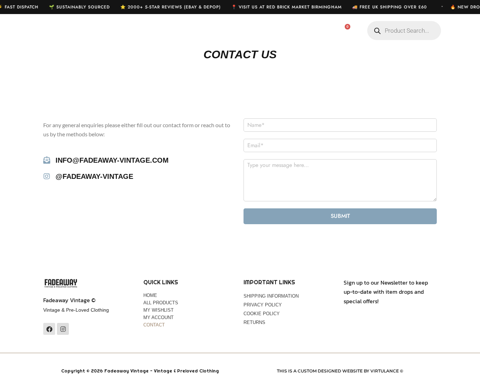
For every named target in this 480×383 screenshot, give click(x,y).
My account (275, 30)
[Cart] (343, 30)
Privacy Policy (263, 304)
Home (142, 30)
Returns (254, 322)
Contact (154, 324)
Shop (177, 30)
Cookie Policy (262, 313)
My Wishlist (222, 30)
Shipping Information (271, 296)
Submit (340, 216)
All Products (160, 302)
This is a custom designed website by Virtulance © (340, 371)
